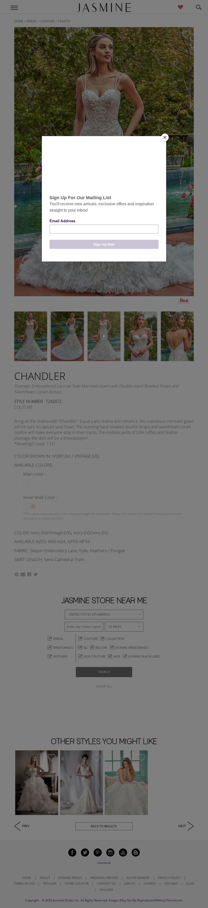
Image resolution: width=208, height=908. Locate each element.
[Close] (165, 137)
